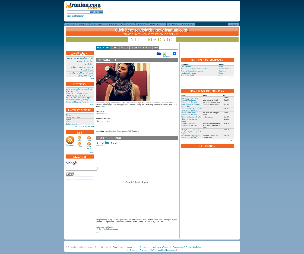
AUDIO (114, 47)
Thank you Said (187, 75)
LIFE (130, 24)
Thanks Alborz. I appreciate (192, 71)
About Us (131, 247)
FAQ (152, 250)
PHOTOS (97, 24)
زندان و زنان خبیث (85, 61)
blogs (79, 140)
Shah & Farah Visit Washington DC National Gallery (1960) (79, 99)
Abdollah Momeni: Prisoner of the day (189, 124)
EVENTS (187, 24)
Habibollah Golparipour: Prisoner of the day (191, 137)
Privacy (143, 250)
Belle (68, 122)
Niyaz (68, 115)
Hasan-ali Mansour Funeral (77, 102)
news (89, 140)
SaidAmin (222, 71)
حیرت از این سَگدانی (188, 73)
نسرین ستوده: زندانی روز (190, 98)
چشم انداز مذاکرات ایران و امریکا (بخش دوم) (81, 74)
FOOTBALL (157, 24)
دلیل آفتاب (88, 64)
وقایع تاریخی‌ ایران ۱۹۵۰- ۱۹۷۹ (77, 93)
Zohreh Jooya (71, 124)
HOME (70, 24)
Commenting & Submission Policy (187, 247)
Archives (105, 247)
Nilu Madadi (101, 146)
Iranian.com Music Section (83, 126)
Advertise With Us (161, 247)
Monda (110, 227)
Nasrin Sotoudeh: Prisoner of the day (189, 114)
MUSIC (83, 24)
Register (79, 16)
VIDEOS (124, 47)
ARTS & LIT (114, 24)
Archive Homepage (166, 250)
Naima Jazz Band (73, 117)
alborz (220, 75)
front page (70, 145)
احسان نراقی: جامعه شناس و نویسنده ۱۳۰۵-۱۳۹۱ (191, 109)
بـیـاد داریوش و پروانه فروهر (76, 95)
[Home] (83, 9)
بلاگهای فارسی (89, 147)
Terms (132, 250)
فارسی (233, 24)
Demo (220, 67)
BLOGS (173, 24)
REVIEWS (136, 47)
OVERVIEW (103, 47)
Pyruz (68, 119)
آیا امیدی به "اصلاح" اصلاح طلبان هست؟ (82, 68)
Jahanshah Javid (114, 131)
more (92, 104)
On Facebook (101, 113)
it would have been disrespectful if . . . (196, 69)
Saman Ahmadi (224, 69)
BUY (156, 47)
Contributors (118, 247)
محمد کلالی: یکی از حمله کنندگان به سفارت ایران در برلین (191, 131)
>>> (103, 107)
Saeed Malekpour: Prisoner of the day (189, 101)
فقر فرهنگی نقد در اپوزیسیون (80, 58)
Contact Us (144, 247)
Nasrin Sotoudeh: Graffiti (191, 117)
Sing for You (105, 122)
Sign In (70, 16)
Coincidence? (186, 67)
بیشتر (92, 78)
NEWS (141, 24)
